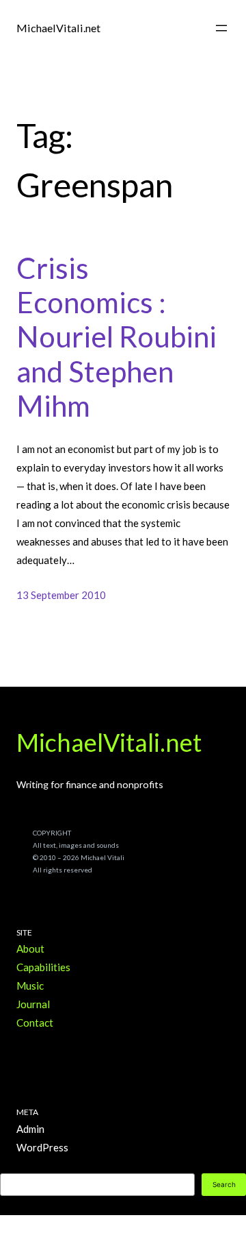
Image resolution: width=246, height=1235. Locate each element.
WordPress (42, 1147)
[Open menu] (221, 28)
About (30, 948)
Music (30, 985)
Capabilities (43, 967)
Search (224, 1184)
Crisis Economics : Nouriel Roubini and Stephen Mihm (116, 337)
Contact (34, 1022)
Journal (33, 1004)
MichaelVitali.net (58, 27)
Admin (30, 1129)
